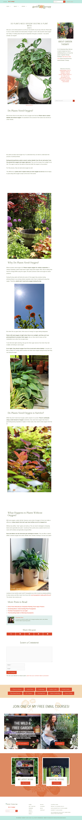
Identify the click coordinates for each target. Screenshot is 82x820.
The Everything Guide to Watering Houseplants (21, 613)
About (15, 6)
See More (25, 783)
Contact (42, 810)
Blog (8, 6)
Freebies (31, 808)
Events (30, 812)
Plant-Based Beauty (65, 74)
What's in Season (16, 689)
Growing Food (65, 77)
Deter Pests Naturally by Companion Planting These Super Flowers (26, 606)
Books (23, 6)
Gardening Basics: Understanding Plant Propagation (22, 608)
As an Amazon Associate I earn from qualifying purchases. (60, 813)
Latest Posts (30, 689)
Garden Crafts (65, 71)
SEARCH (55, 1)
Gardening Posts (65, 70)
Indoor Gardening (65, 79)
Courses (42, 806)
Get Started (32, 806)
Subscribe (59, 743)
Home (30, 804)
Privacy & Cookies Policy (57, 806)
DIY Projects (65, 76)
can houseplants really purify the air (41, 595)
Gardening (41, 689)
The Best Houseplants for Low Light (18, 610)
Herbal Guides (65, 73)
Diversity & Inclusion (56, 810)
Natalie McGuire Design (59, 817)
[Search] (74, 101)
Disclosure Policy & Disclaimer (59, 808)
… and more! (65, 81)
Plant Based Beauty (15, 693)
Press (30, 813)
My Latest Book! (22, 743)
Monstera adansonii (29, 105)
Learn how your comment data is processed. (37, 675)
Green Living (65, 80)
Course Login (70, 1)
